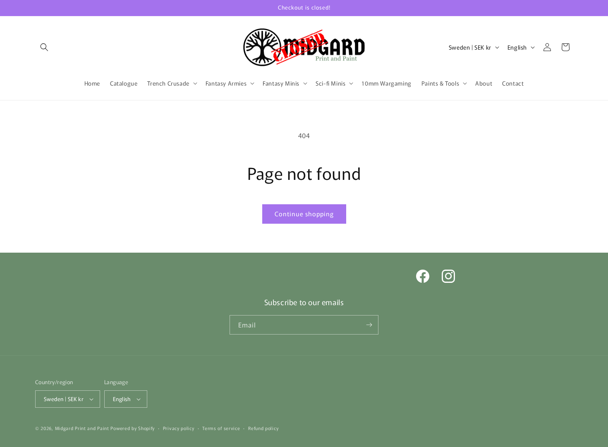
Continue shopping (304, 213)
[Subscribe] (369, 325)
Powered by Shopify (132, 428)
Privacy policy (178, 428)
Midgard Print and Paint (82, 428)
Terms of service (221, 428)
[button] (44, 47)
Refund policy (263, 428)
